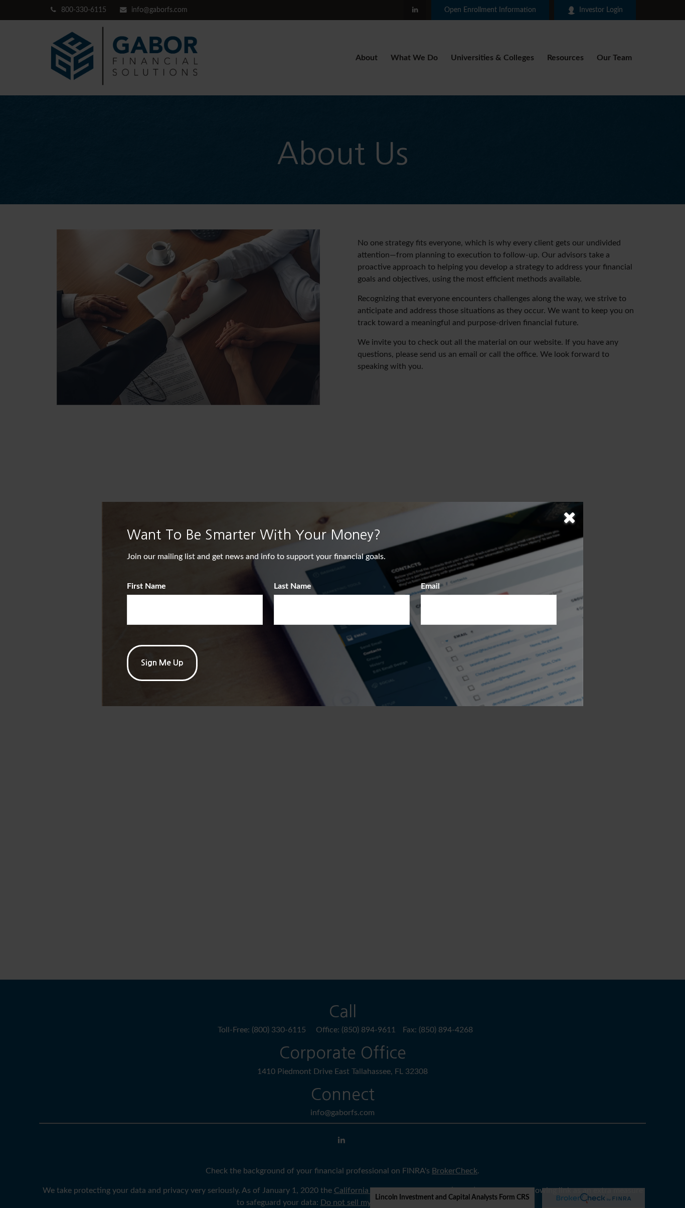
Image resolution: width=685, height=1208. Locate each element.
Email (430, 586)
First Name (146, 586)
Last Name (292, 586)
